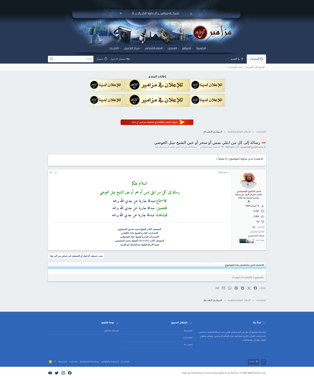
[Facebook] (70, 373)
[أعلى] (55, 362)
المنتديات (187, 338)
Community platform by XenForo (236, 373)
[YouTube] (50, 373)
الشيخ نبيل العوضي (210, 147)
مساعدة (73, 362)
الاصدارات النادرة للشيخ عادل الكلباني (139, 233)
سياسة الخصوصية (89, 362)
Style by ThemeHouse (193, 373)
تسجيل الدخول (111, 331)
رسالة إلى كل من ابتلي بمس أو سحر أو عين (176, 147)
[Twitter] (57, 373)
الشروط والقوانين (110, 362)
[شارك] (55, 173)
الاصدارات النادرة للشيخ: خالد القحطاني (139, 236)
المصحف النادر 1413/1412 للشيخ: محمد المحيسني (139, 240)
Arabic (252, 362)
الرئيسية (188, 331)
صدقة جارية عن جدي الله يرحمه (134, 201)
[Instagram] (63, 373)
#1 (51, 173)
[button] (228, 59)
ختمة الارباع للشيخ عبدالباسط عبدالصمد (139, 244)
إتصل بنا (188, 345)
